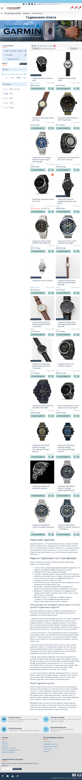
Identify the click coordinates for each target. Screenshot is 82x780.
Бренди (8, 84)
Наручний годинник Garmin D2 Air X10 (43, 200)
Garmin (58, 164)
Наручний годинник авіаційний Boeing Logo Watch (67, 201)
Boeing (57, 206)
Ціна (7, 70)
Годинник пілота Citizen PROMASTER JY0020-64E (41, 242)
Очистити (24, 63)
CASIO (32, 410)
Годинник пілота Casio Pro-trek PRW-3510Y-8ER (43, 407)
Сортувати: (36, 48)
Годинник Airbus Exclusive (42, 281)
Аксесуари (26, 13)
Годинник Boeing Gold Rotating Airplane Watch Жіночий (67, 283)
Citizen (32, 164)
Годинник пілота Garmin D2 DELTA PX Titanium (68, 158)
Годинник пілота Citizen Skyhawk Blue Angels (67, 242)
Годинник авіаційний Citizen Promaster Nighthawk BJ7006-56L (66, 488)
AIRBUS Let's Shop (35, 83)
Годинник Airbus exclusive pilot (42, 79)
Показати (73, 48)
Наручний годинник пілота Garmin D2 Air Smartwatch (68, 407)
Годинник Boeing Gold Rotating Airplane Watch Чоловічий (41, 324)
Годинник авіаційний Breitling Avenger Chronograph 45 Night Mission (41, 448)
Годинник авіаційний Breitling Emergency (40, 487)
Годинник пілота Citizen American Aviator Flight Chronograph (41, 159)
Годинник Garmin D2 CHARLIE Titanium (66, 365)
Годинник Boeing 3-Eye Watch (67, 79)
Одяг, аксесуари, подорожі (12, 13)
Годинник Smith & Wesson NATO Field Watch (68, 119)
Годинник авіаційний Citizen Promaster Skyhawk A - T (43, 527)
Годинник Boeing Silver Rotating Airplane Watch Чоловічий (41, 366)
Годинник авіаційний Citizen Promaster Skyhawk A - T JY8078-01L (69, 527)
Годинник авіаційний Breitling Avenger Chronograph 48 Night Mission (66, 448)
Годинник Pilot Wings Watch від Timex (43, 119)
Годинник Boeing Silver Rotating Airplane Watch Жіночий (67, 324)
